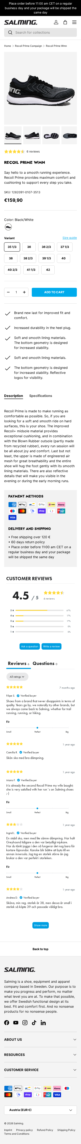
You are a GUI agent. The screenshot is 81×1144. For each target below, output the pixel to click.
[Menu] (74, 22)
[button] (65, 22)
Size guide (70, 237)
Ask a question (29, 646)
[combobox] (40, 32)
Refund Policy (45, 1130)
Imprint (8, 1130)
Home (7, 45)
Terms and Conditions (16, 1133)
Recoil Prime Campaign (28, 45)
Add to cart (54, 292)
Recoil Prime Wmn (56, 45)
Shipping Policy (66, 1130)
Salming (18, 1123)
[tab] (13, 395)
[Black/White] (8, 227)
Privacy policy (24, 1130)
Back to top (40, 949)
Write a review (51, 646)
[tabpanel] (40, 443)
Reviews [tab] (18, 663)
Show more (40, 925)
